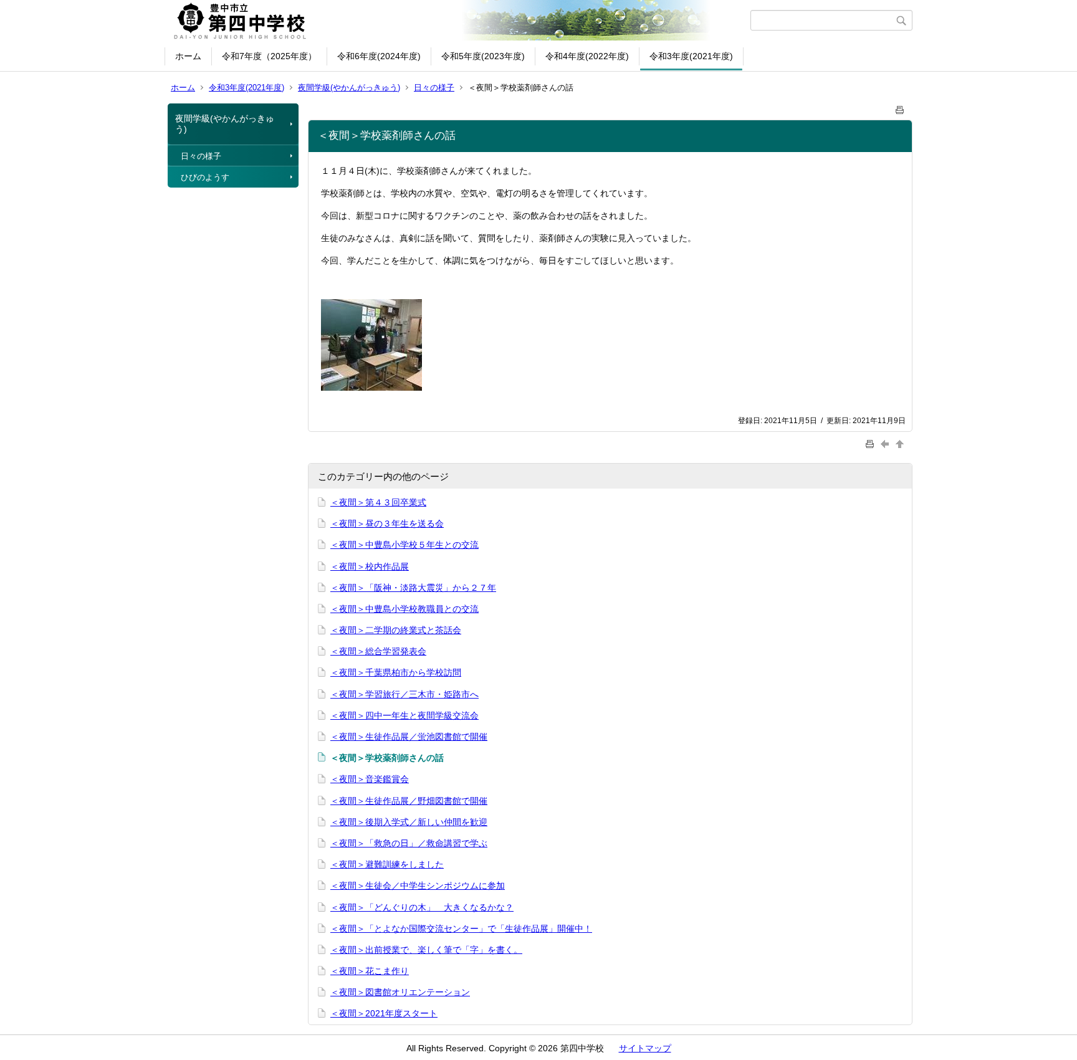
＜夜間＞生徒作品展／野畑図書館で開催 (408, 801)
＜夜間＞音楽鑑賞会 (369, 779)
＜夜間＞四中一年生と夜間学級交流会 (404, 715)
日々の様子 (434, 87)
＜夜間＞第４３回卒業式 (378, 502)
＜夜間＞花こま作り (369, 971)
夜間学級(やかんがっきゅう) (349, 87)
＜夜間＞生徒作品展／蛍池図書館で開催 (408, 737)
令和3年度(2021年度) (691, 56)
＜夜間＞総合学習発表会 (378, 651)
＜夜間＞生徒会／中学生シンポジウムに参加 (417, 885)
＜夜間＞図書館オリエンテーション (400, 992)
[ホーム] (459, 20)
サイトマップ (645, 1048)
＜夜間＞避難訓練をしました (387, 864)
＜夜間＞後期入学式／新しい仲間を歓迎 (408, 822)
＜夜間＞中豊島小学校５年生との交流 (404, 545)
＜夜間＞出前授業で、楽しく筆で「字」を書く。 (426, 950)
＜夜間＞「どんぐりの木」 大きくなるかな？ (422, 907)
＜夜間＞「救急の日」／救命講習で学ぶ (408, 843)
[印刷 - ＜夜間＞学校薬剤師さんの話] (900, 107)
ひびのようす (205, 177)
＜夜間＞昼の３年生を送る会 (387, 523)
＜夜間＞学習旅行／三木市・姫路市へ (404, 694)
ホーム (188, 56)
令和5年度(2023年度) (483, 56)
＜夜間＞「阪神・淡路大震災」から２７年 (413, 588)
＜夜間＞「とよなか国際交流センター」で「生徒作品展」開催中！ (461, 928)
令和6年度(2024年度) (379, 56)
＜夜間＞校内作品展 (369, 566)
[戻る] (886, 443)
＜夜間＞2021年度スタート (384, 1013)
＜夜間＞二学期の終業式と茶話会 (395, 630)
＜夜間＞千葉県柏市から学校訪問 (395, 672)
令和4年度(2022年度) (587, 56)
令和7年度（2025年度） (269, 56)
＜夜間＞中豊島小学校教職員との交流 (404, 609)
